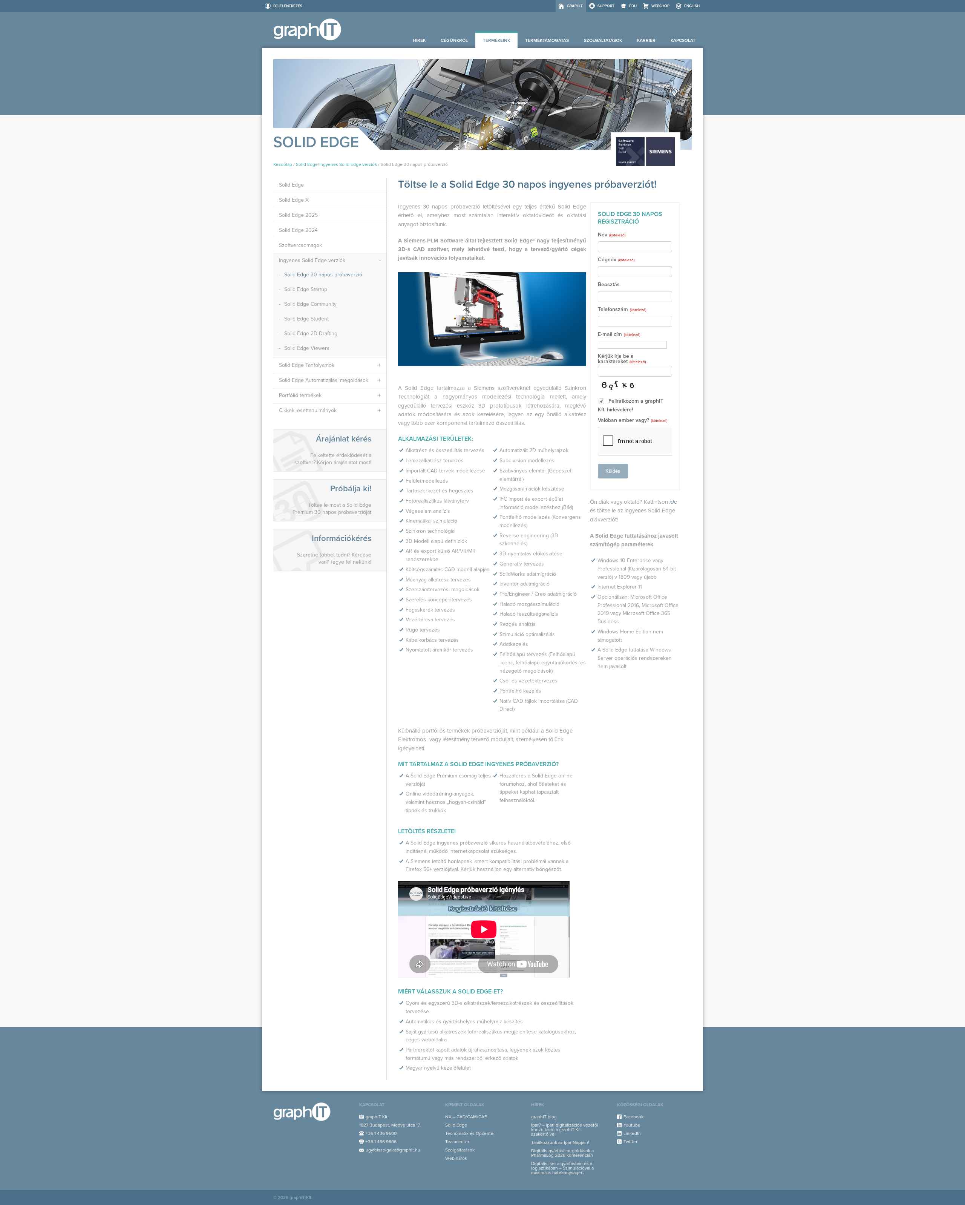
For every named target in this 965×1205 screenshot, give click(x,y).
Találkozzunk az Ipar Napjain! (560, 1142)
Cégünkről (454, 40)
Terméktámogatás (547, 40)
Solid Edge (307, 164)
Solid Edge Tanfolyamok (306, 365)
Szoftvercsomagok (300, 245)
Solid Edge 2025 (298, 215)
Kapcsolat (683, 40)
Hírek (419, 40)
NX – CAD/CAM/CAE (466, 1117)
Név (611, 235)
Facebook (633, 1117)
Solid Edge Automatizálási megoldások (323, 380)
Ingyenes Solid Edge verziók (348, 164)
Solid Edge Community (310, 304)
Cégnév (616, 260)
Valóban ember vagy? (632, 420)
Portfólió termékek (300, 395)
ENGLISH (692, 6)
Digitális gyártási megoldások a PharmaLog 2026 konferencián (562, 1152)
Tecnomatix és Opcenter (470, 1133)
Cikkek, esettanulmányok (308, 410)
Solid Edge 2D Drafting (310, 333)
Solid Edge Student (306, 319)
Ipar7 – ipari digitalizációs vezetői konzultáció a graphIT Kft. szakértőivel (564, 1129)
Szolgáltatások (603, 40)
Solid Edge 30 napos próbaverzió (323, 274)
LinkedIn (632, 1133)
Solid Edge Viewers (306, 348)
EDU (633, 6)
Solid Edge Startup (305, 289)
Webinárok (456, 1158)
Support (605, 6)
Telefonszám (622, 310)
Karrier (646, 40)
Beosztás (609, 285)
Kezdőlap (282, 164)
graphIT (575, 6)
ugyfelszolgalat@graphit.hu (393, 1150)
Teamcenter (457, 1141)
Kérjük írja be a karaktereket (622, 359)
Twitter (630, 1141)
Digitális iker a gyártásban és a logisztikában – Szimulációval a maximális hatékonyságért (562, 1168)
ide (673, 502)
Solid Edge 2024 (298, 230)
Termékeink (496, 40)
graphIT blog (544, 1117)
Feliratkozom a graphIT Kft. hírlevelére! (630, 405)
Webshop (660, 6)
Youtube (631, 1125)
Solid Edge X (294, 200)
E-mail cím (619, 334)
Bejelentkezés (287, 6)
